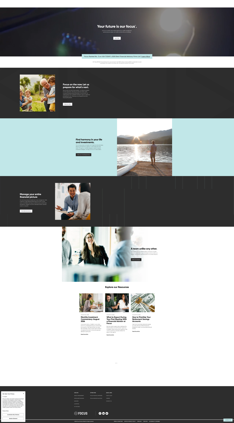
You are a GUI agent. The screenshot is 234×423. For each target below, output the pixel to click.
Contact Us (228, 420)
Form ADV (139, 421)
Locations (76, 403)
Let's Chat (117, 38)
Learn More (146, 56)
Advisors (76, 401)
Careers (108, 398)
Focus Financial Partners (96, 395)
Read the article (84, 334)
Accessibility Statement (154, 421)
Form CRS (145, 421)
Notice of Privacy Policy (130, 421)
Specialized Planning (79, 398)
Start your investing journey (83, 154)
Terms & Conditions (118, 421)
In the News (77, 406)
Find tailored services (26, 211)
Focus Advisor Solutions (96, 398)
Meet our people (136, 259)
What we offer (67, 104)
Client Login (109, 395)
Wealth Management (79, 395)
